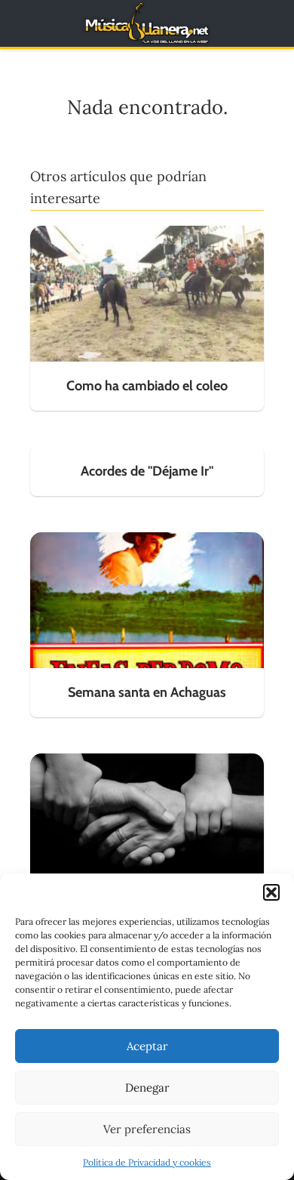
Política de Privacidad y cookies (147, 1162)
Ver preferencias (147, 1129)
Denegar (147, 1087)
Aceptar (147, 1046)
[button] (271, 892)
